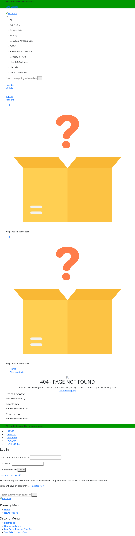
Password (6, 463)
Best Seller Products (18, 529)
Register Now (37, 485)
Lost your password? (10, 475)
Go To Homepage (67, 390)
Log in (22, 469)
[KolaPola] (11, 13)
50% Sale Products (15, 532)
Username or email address (14, 457)
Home (13, 368)
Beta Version (12, 6)
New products (17, 372)
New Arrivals (12, 526)
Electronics (9, 522)
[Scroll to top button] (130, 524)
